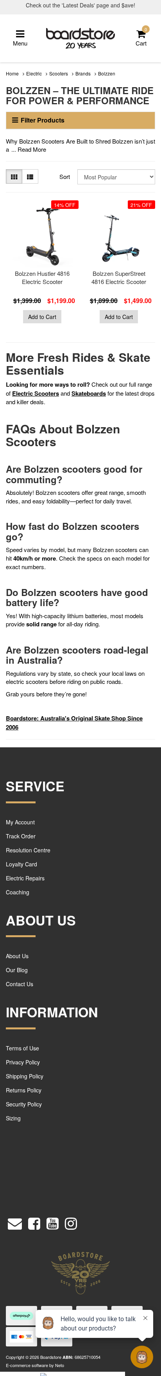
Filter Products (42, 120)
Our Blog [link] (17, 970)
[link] (34, 1221)
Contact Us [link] (19, 984)
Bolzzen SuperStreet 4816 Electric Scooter (118, 277)
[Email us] (15, 1221)
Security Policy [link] (24, 1104)
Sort (64, 176)
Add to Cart (42, 317)
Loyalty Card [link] (21, 864)
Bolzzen (106, 73)
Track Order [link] (21, 836)
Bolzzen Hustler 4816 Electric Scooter (42, 277)
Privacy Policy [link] (23, 1062)
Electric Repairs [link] (25, 878)
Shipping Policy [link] (24, 1076)
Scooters (58, 73)
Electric (34, 73)
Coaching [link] (17, 892)
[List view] (30, 176)
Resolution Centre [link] (28, 850)
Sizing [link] (13, 1118)
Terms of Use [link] (22, 1048)
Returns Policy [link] (23, 1090)
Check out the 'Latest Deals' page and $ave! (80, 5)
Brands (83, 73)
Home (12, 73)
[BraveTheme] (80, 37)
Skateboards (89, 393)
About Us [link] (17, 956)
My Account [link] (20, 822)
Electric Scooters (35, 393)
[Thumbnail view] (14, 176)
